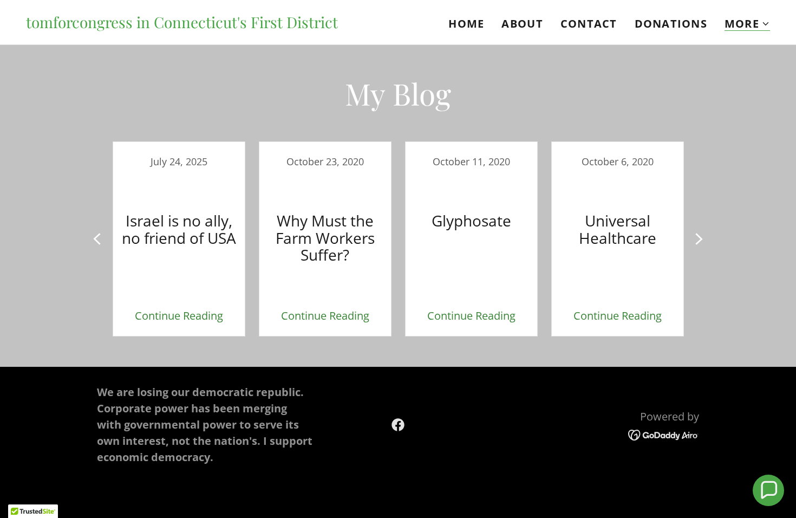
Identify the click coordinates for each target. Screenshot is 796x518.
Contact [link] (588, 23)
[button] (747, 24)
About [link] (522, 23)
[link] (182, 24)
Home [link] (466, 23)
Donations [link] (671, 23)
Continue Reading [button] (179, 315)
